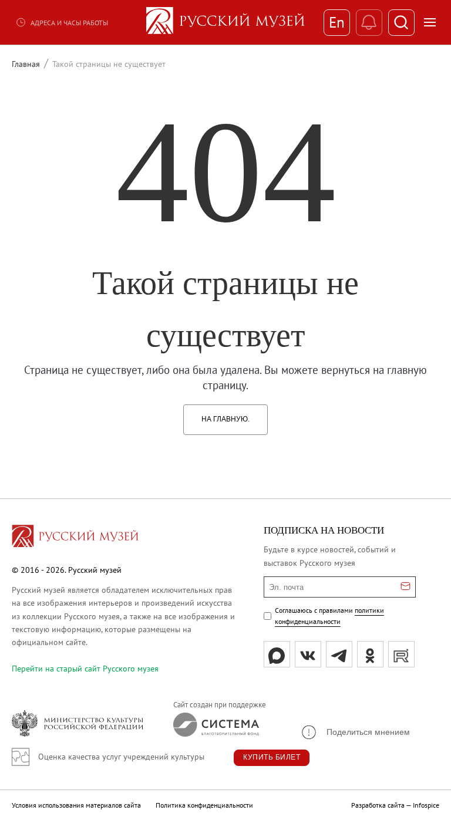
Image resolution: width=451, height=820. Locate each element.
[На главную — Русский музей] (225, 22)
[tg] (339, 654)
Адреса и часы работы (69, 22)
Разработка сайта (378, 805)
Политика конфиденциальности (204, 805)
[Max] (277, 654)
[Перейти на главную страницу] (75, 537)
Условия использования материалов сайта (76, 805)
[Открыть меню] (429, 22)
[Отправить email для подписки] (405, 587)
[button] (355, 732)
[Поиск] (401, 22)
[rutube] (401, 654)
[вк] (308, 654)
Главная (26, 64)
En (337, 22)
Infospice (426, 805)
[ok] (370, 654)
